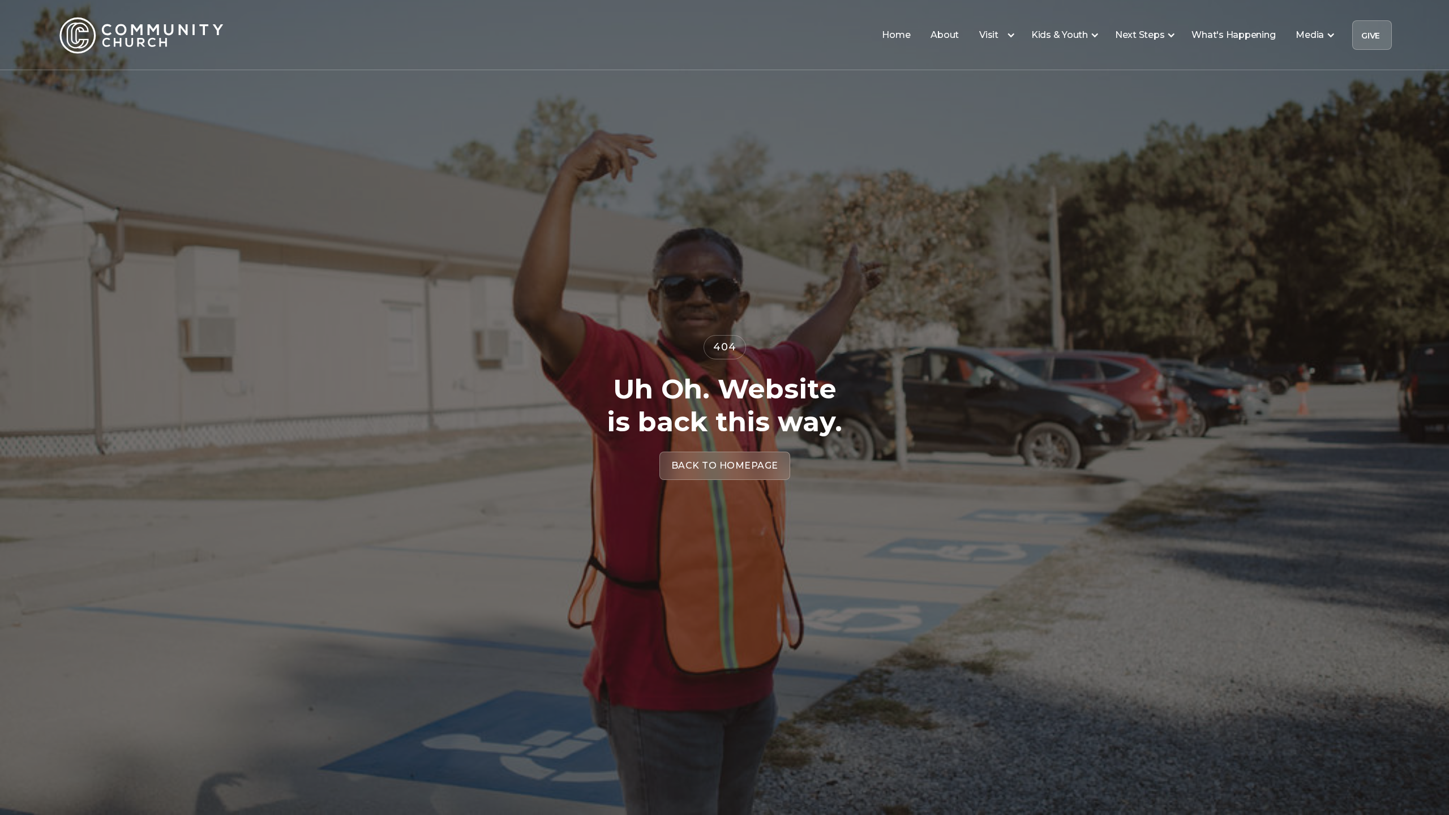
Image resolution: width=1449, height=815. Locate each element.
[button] (995, 35)
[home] (142, 35)
